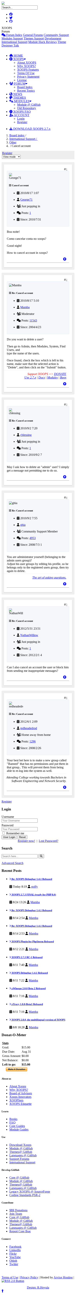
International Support (14, 42)
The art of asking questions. (49, 577)
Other (12, 142)
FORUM (19, 83)
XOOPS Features (28, 69)
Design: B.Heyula (38, 1287)
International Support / (23, 139)
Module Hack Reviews (42, 42)
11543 (33, 320)
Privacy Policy (29, 1277)
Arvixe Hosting (63, 1277)
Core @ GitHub (19, 1177)
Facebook (15, 1246)
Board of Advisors (20, 1093)
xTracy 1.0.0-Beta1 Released (27, 1004)
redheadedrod (28, 728)
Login (21, 118)
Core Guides (17, 1126)
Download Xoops (20, 1144)
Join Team (15, 1213)
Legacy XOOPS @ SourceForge (29, 1191)
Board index (17, 135)
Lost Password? (48, 841)
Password (7, 825)
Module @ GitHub (29, 104)
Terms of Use (10, 1277)
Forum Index (13, 35)
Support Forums (19, 1159)
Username (8, 816)
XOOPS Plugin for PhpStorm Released (32, 941)
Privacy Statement (28, 76)
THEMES (19, 97)
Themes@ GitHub (20, 1152)
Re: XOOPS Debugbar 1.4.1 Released (31, 879)
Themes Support (34, 38)
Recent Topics (26, 90)
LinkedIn (15, 1250)
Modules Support (12, 38)
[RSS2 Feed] (13, 1281)
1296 (32, 741)
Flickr (13, 1253)
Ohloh (13, 1260)
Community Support (56, 35)
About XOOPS (26, 62)
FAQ (12, 1122)
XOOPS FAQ (21, 111)
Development (53, 38)
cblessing (26, 435)
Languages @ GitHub (23, 1155)
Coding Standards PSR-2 (24, 1195)
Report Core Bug (20, 1231)
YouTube (15, 1257)
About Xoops (17, 1086)
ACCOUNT (21, 115)
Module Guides (18, 1129)
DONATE (60, 374)
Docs (41, 377)
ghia (23, 524)
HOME (18, 55)
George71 (26, 199)
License (22, 80)
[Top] (64, 259)
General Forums (33, 35)
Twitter (13, 1264)
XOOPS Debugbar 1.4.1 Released (29, 972)
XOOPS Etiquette (20, 1103)
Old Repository (26, 108)
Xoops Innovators (20, 1096)
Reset (22, 837)
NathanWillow (29, 635)
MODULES (21, 101)
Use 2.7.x (30, 377)
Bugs (63, 377)
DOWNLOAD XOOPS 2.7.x (31, 128)
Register (22, 122)
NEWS (17, 94)
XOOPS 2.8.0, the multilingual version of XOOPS (38, 1019)
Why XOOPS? (26, 66)
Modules (52, 377)
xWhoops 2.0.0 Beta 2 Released (28, 988)
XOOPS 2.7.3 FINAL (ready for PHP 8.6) (33, 894)
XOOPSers (16, 1100)
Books (13, 1119)
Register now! (26, 841)
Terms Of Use (25, 73)
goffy (34, 886)
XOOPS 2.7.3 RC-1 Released (26, 957)
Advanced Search (12, 863)
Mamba (25, 307)
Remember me (14, 833)
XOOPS (18, 59)
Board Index (25, 87)
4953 (32, 538)
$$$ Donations (18, 1210)
